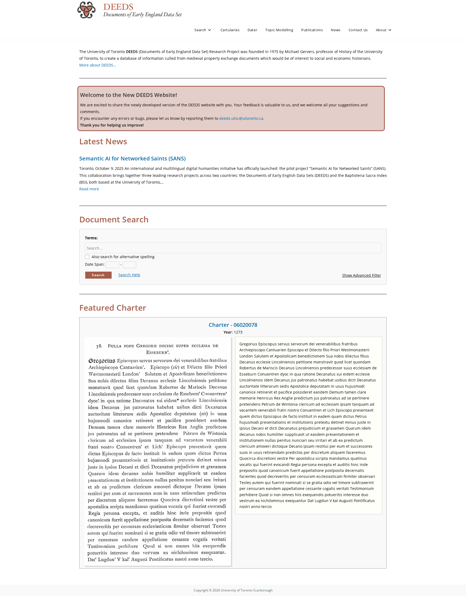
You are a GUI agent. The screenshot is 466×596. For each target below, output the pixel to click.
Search (98, 275)
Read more (89, 188)
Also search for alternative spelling (123, 256)
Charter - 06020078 (233, 324)
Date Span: (95, 264)
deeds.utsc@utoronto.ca (241, 118)
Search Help (129, 274)
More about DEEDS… (97, 65)
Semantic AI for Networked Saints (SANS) (132, 158)
